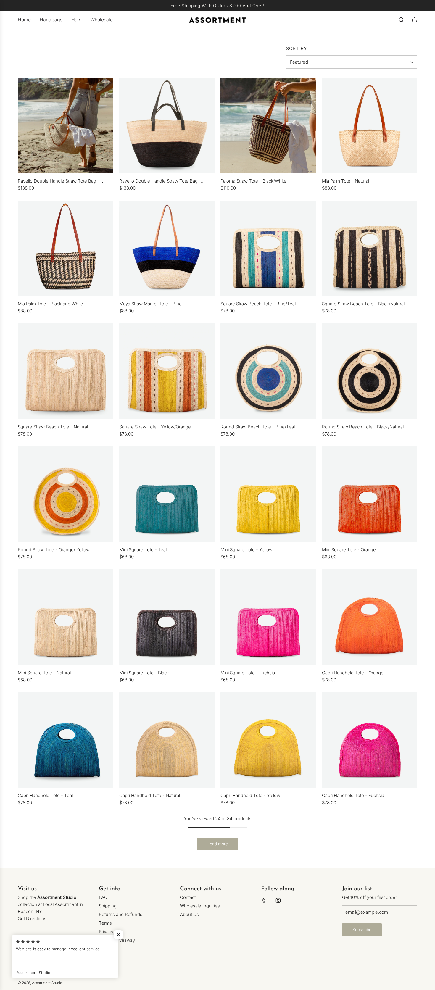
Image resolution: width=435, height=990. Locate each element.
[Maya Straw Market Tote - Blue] (167, 248)
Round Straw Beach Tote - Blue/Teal (257, 427)
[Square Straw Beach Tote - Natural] (65, 371)
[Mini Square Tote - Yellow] (268, 494)
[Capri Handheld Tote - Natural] (167, 740)
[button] (118, 934)
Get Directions (32, 918)
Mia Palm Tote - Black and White (50, 304)
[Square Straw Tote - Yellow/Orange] (167, 371)
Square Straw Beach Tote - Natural (53, 427)
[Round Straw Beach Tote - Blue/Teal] (268, 371)
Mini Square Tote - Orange (349, 549)
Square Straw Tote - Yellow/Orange (155, 427)
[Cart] (414, 19)
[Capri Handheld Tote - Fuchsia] (370, 740)
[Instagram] (278, 900)
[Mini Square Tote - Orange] (370, 494)
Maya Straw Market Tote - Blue (150, 304)
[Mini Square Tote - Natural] (65, 617)
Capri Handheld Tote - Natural (149, 795)
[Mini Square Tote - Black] (167, 617)
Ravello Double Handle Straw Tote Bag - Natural (58, 181)
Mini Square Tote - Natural (44, 672)
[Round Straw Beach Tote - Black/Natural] (370, 371)
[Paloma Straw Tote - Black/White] (268, 125)
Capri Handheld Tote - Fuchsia (353, 795)
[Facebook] (263, 900)
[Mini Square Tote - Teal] (167, 494)
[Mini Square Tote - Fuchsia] (268, 617)
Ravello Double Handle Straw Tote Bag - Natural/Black (160, 181)
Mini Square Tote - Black (144, 672)
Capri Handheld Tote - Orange (353, 672)
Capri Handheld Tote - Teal (45, 795)
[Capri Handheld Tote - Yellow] (268, 740)
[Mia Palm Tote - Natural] (370, 125)
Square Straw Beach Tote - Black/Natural (363, 304)
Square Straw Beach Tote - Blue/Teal (258, 304)
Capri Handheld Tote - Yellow (250, 795)
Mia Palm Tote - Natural (345, 181)
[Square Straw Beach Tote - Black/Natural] (370, 248)
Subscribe (361, 929)
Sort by (296, 48)
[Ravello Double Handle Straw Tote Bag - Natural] (65, 125)
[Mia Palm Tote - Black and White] (65, 248)
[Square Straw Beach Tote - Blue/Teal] (268, 248)
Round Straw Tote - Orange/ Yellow (54, 549)
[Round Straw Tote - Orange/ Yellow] (65, 494)
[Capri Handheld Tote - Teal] (65, 740)
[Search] (401, 19)
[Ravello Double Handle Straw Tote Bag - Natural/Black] (167, 125)
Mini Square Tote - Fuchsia (247, 672)
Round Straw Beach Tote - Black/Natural (363, 427)
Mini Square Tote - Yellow (246, 549)
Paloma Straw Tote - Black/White (253, 181)
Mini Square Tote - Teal (143, 549)
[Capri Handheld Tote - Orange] (370, 617)
